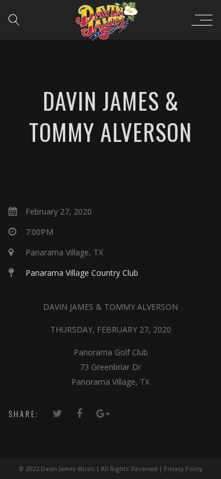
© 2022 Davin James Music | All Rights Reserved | (91, 469)
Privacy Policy (183, 469)
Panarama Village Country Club (82, 272)
